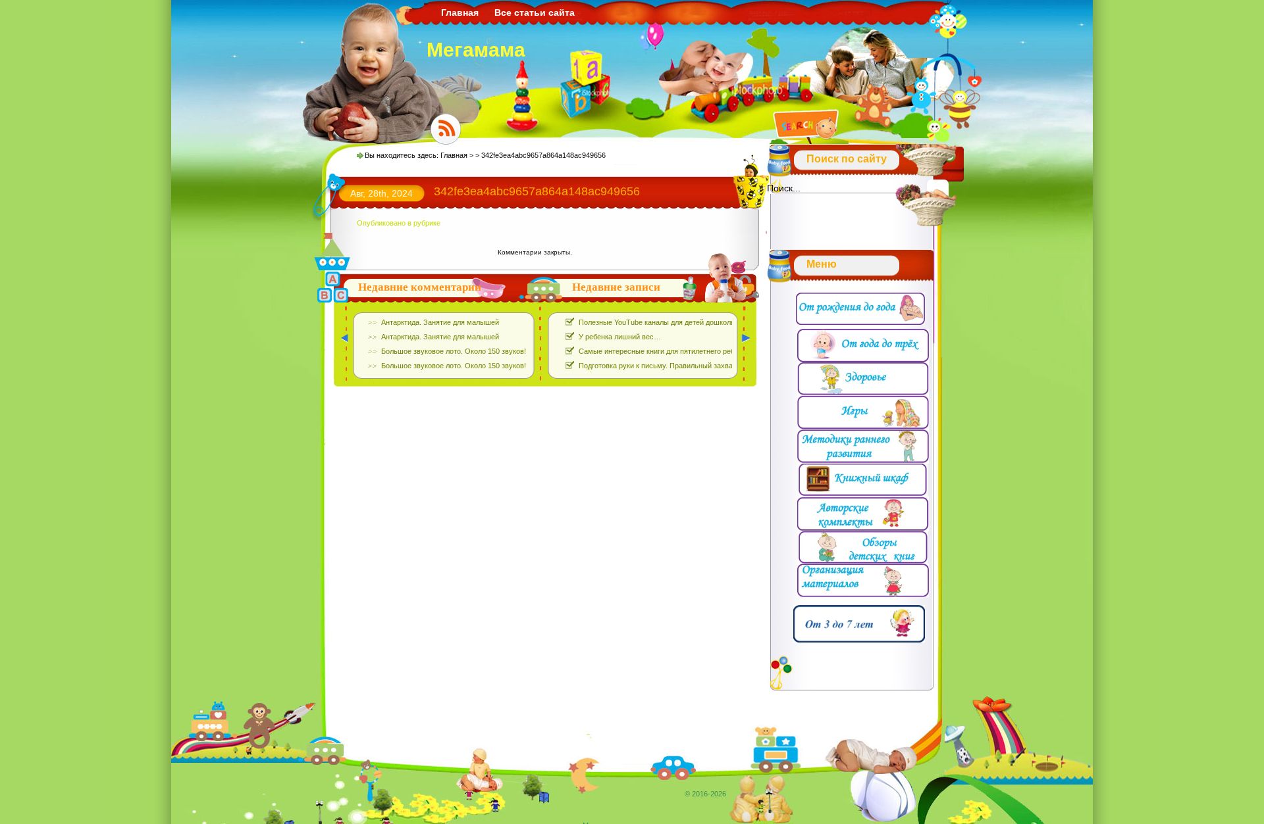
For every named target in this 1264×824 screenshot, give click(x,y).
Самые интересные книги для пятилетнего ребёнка (664, 351)
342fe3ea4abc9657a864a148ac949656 (537, 191)
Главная (460, 12)
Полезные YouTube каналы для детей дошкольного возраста (680, 322)
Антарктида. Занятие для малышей (440, 322)
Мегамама (476, 50)
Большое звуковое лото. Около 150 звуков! (453, 351)
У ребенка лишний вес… (620, 337)
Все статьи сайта (534, 12)
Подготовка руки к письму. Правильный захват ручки (668, 366)
